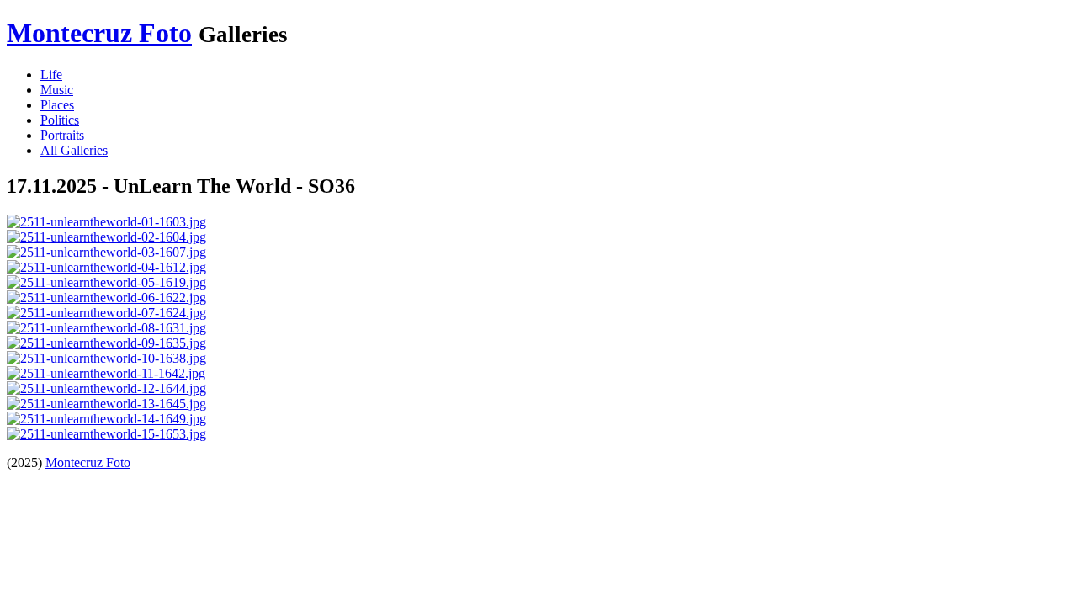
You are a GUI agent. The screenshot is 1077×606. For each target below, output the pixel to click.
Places (57, 105)
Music (56, 89)
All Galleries (74, 150)
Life (51, 74)
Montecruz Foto (99, 33)
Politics (59, 120)
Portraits (62, 135)
